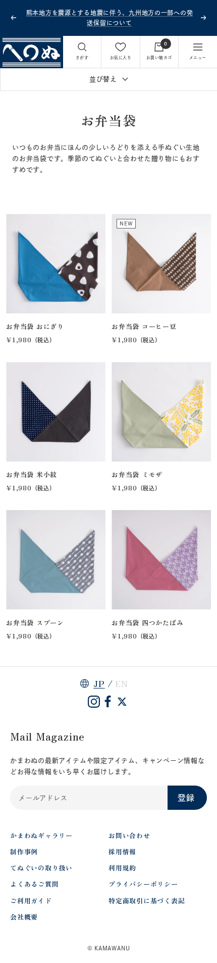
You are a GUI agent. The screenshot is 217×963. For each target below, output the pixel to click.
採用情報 (122, 851)
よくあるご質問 (34, 884)
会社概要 (24, 917)
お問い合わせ (129, 835)
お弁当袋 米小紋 (31, 474)
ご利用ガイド (31, 900)
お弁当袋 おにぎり (35, 326)
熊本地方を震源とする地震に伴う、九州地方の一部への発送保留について (109, 18)
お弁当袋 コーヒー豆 (144, 326)
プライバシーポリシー (143, 884)
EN (121, 683)
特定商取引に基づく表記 (146, 900)
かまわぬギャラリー (41, 835)
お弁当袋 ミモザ (137, 474)
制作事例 (24, 851)
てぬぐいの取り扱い (41, 868)
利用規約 (122, 868)
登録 (186, 798)
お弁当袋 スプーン (35, 622)
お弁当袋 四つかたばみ (148, 622)
